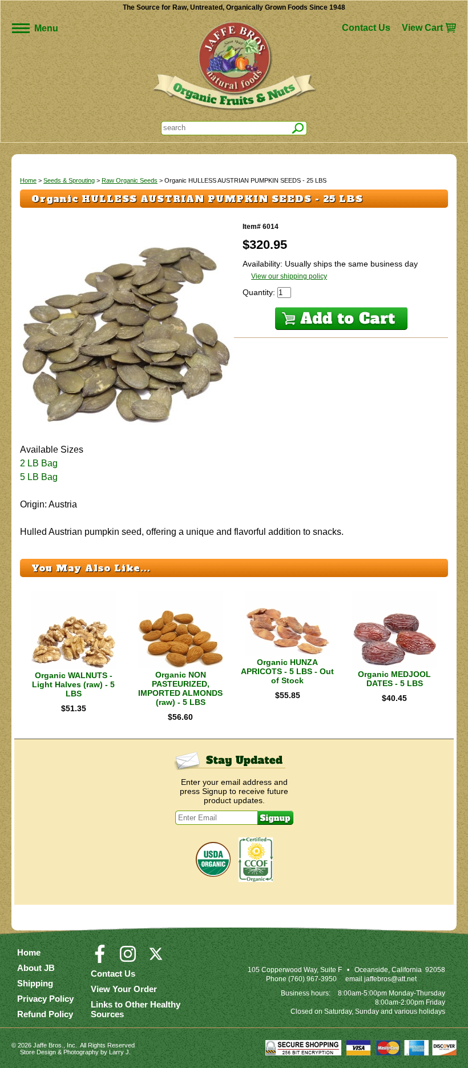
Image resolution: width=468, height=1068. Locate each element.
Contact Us (366, 28)
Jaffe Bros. (48, 1045)
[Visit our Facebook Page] (100, 959)
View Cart (422, 28)
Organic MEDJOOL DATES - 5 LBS (394, 679)
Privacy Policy (45, 998)
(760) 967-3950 (312, 979)
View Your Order (124, 989)
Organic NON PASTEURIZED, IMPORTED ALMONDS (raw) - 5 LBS (180, 688)
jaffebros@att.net (390, 979)
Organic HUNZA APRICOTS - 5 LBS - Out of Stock (287, 671)
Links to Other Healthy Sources (135, 1009)
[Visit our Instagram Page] (128, 959)
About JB (36, 968)
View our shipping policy (289, 276)
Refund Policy (45, 1014)
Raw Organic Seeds (130, 180)
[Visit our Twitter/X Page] (156, 959)
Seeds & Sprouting (69, 180)
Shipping (35, 983)
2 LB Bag (39, 463)
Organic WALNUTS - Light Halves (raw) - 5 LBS (73, 684)
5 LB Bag (39, 477)
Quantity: (260, 292)
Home (28, 180)
